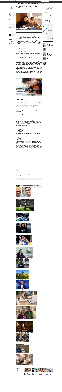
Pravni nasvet (40, 3)
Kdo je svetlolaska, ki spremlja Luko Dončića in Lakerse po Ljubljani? (48, 20)
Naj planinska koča (19, 3)
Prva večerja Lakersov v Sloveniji (48, 17)
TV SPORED (10, 0)
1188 (16, 0)
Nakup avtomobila (36, 3)
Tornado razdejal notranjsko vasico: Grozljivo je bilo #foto (49, 12)
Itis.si (15, 0)
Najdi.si (13, 0)
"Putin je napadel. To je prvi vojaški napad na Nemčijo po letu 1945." (49, 8)
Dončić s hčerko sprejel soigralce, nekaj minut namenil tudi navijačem (48, 15)
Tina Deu (10, 27)
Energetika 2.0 (23, 3)
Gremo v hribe (30, 3)
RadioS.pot (44, 3)
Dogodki (33, 3)
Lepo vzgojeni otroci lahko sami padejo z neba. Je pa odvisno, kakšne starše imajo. (28, 53)
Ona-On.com (27, 3)
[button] (9, 31)
